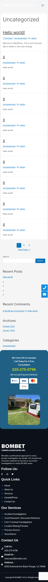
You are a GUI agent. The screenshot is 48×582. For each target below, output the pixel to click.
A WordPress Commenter (13, 311)
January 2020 (9, 330)
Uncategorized (20, 38)
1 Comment (8, 38)
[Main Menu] (42, 5)
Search (6, 257)
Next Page (24, 249)
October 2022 (9, 326)
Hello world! (14, 32)
